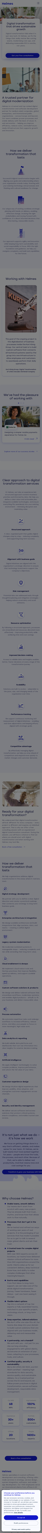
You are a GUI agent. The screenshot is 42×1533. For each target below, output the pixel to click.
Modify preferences (21, 1523)
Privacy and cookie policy (21, 1529)
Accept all (21, 1518)
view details (18, 1512)
